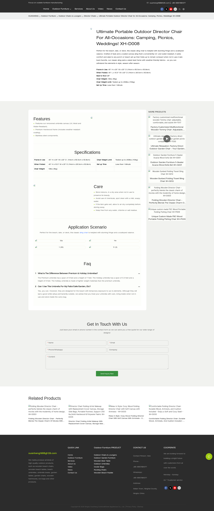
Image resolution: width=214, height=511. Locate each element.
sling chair (84, 233)
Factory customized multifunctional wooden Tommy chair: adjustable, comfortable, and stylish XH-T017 (167, 128)
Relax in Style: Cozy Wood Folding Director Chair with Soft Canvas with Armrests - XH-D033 (127, 417)
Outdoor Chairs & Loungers (70, 16)
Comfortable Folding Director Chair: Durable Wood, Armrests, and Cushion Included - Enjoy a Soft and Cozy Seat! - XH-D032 (167, 420)
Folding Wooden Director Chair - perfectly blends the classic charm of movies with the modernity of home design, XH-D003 (167, 202)
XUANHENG (33, 16)
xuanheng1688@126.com (160, 3)
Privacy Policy (131, 507)
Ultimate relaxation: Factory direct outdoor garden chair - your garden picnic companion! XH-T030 (167, 147)
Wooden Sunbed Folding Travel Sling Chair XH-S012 (167, 180)
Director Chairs (90, 16)
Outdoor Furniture (48, 16)
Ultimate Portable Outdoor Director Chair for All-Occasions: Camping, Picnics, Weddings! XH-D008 (139, 16)
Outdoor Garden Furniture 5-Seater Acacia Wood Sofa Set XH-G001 (167, 164)
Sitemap (140, 507)
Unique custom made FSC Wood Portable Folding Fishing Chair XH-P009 (167, 218)
